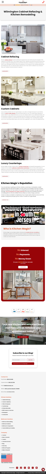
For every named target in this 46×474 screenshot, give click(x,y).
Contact (4, 435)
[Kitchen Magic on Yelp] (33, 467)
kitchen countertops (23, 166)
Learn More (23, 267)
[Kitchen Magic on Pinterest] (17, 467)
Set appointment (23, 337)
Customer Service (6, 441)
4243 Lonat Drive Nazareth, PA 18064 (12, 388)
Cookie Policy (37, 472)
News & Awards (5, 437)
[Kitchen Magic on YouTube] (29, 467)
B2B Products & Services (7, 410)
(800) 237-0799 (12, 382)
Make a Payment (6, 450)
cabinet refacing (8, 59)
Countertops (5, 406)
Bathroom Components (7, 426)
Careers (4, 439)
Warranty (4, 445)
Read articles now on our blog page (20, 363)
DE (9, 391)
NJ (10, 391)
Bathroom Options (6, 423)
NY (12, 391)
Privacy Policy (31, 472)
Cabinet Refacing (6, 399)
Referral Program (6, 448)
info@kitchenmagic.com (8, 385)
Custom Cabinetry (6, 401)
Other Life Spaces (6, 404)
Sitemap (43, 472)
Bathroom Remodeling (7, 421)
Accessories (5, 414)
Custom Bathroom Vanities (8, 428)
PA (13, 391)
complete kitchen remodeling (32, 232)
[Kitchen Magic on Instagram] (37, 467)
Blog (3, 443)
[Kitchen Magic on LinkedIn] (25, 467)
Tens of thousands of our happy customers (15, 191)
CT (7, 391)
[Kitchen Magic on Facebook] (21, 467)
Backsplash (5, 412)
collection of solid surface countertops (20, 168)
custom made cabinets (10, 113)
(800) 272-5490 (10, 379)
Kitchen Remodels (6, 408)
